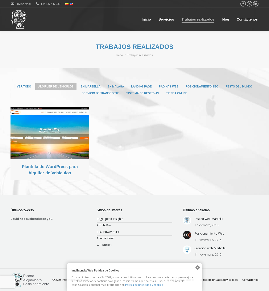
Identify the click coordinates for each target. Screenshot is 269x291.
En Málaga (116, 86)
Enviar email (23, 4)
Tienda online (176, 93)
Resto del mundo (238, 86)
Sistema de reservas (142, 93)
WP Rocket (104, 245)
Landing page (141, 86)
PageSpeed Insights (110, 219)
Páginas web (168, 86)
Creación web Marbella (209, 248)
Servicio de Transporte (100, 93)
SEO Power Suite (108, 232)
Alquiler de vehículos (56, 86)
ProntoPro (104, 225)
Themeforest (106, 238)
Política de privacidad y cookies (144, 285)
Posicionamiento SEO (202, 86)
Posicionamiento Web (209, 233)
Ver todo (24, 86)
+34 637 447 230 (50, 4)
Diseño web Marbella (208, 219)
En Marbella (90, 86)
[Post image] (50, 133)
